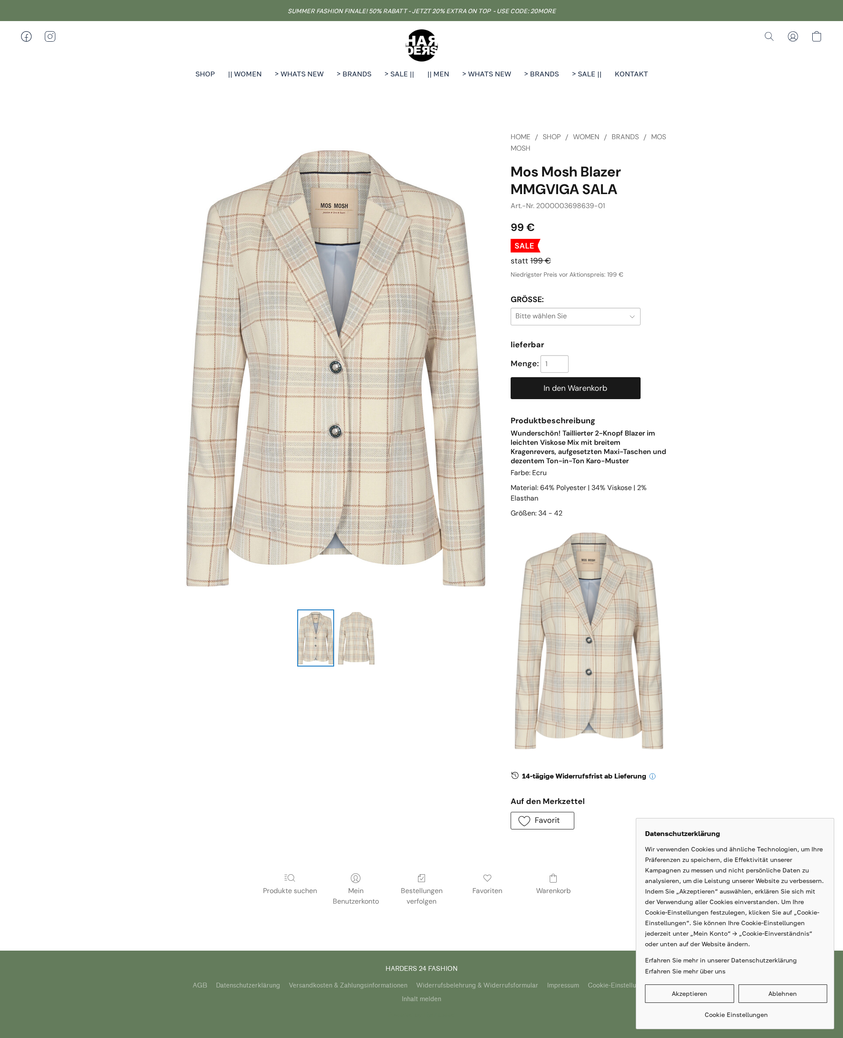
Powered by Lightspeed (421, 1015)
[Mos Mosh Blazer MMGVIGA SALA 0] (315, 638)
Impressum (563, 985)
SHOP (205, 73)
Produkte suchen (290, 890)
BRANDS (625, 136)
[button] (421, 45)
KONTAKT (631, 73)
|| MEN (438, 73)
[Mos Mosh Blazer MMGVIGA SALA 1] (356, 638)
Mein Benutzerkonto (356, 896)
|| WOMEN (245, 73)
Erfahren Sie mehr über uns (685, 971)
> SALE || (399, 73)
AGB (200, 985)
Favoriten (487, 890)
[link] (736, 1011)
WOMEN (586, 136)
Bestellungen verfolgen (422, 896)
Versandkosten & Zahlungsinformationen (348, 985)
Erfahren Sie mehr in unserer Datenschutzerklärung (721, 960)
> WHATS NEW (299, 73)
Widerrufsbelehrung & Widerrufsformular (477, 985)
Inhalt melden (421, 999)
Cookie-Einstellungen (619, 985)
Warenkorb (553, 890)
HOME (520, 136)
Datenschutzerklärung (248, 985)
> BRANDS (354, 73)
